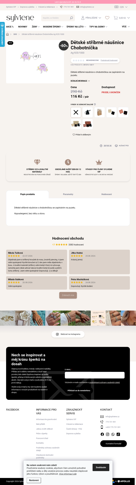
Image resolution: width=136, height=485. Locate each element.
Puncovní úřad (42, 438)
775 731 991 (111, 422)
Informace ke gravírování (46, 419)
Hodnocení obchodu (68, 238)
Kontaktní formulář (113, 444)
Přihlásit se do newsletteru (79, 390)
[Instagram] (108, 434)
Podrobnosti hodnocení (109, 60)
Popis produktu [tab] (27, 194)
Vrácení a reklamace (46, 7)
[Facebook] (102, 434)
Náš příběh (40, 424)
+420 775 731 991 (113, 427)
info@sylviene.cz (112, 416)
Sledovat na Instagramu (70, 334)
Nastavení (34, 480)
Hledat (71, 18)
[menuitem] (11, 27)
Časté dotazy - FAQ (74, 429)
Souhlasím (101, 467)
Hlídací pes (124, 146)
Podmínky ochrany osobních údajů (48, 449)
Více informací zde (67, 474)
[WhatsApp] (113, 434)
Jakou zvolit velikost (44, 429)
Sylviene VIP (11, 7)
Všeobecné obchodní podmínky (44, 456)
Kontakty (40, 443)
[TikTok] (118, 434)
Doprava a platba (27, 7)
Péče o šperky (41, 433)
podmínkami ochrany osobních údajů (104, 382)
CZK (122, 7)
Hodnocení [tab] (106, 194)
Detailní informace (79, 81)
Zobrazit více (68, 295)
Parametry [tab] (68, 194)
